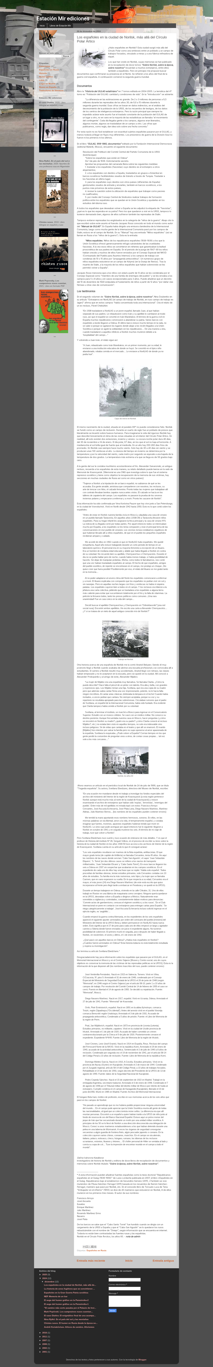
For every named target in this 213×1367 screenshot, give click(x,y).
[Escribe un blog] (86, 1246)
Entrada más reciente (91, 1260)
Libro (41, 80)
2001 (45, 1352)
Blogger (142, 1360)
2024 (45, 1278)
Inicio (42, 25)
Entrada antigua (163, 1260)
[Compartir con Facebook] (92, 1246)
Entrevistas (44, 66)
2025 (45, 1274)
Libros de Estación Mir (60, 25)
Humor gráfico (46, 77)
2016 (45, 1333)
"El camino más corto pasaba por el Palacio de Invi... (70, 1308)
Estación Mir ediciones (63, 19)
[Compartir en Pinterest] (95, 1246)
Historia (43, 73)
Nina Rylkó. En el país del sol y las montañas (66, 1319)
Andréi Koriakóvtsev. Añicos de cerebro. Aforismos (69, 1327)
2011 (45, 1337)
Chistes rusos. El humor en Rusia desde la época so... (71, 1323)
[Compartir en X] (89, 1246)
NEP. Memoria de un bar (55, 1296)
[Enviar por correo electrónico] (84, 1246)
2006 (45, 1344)
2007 (45, 1340)
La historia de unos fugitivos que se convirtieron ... (69, 1289)
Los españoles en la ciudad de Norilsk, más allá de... (70, 1285)
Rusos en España (48, 87)
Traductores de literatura (51, 90)
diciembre (50, 1282)
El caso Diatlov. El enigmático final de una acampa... (70, 1316)
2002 (45, 1348)
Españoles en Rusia (96, 1250)
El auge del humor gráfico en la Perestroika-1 (66, 1304)
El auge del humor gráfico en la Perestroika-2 (66, 1300)
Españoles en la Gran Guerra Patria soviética (66, 1293)
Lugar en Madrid (47, 84)
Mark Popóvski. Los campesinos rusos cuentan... (68, 1312)
